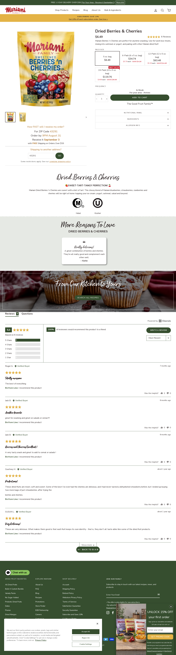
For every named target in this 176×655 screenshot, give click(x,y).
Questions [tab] (27, 313)
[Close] (97, 623)
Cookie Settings (86, 644)
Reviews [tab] (11, 313)
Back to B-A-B (89, 549)
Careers (38, 614)
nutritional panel (133, 113)
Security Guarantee (70, 610)
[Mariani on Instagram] (107, 612)
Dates (7, 606)
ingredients (133, 119)
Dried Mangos (10, 614)
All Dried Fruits (11, 584)
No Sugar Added (12, 597)
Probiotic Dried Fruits (13, 602)
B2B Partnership (41, 610)
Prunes (8, 610)
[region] (53, 635)
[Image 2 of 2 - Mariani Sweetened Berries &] (22, 117)
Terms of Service (69, 602)
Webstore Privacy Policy (72, 597)
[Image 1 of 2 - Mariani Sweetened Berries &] (10, 117)
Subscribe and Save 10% (72, 614)
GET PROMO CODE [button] (160, 636)
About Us (96, 10)
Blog (85, 10)
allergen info (133, 125)
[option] (46, 69)
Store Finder (40, 606)
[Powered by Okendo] (159, 320)
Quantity (99, 94)
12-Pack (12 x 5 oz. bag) (157, 58)
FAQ (37, 589)
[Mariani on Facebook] (112, 612)
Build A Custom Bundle (14, 589)
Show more (87, 545)
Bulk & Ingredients (112, 10)
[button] (159, 37)
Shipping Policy (68, 589)
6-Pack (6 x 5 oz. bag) (132, 58)
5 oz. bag (107, 58)
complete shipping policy (59, 161)
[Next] (85, 117)
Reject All (86, 638)
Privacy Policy (40, 640)
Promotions (39, 602)
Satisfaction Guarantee (71, 606)
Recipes (75, 10)
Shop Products (61, 10)
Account (65, 584)
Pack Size (99, 50)
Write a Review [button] (158, 330)
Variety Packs (10, 593)
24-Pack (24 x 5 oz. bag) (108, 74)
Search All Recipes (88, 297)
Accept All (86, 631)
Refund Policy (68, 593)
